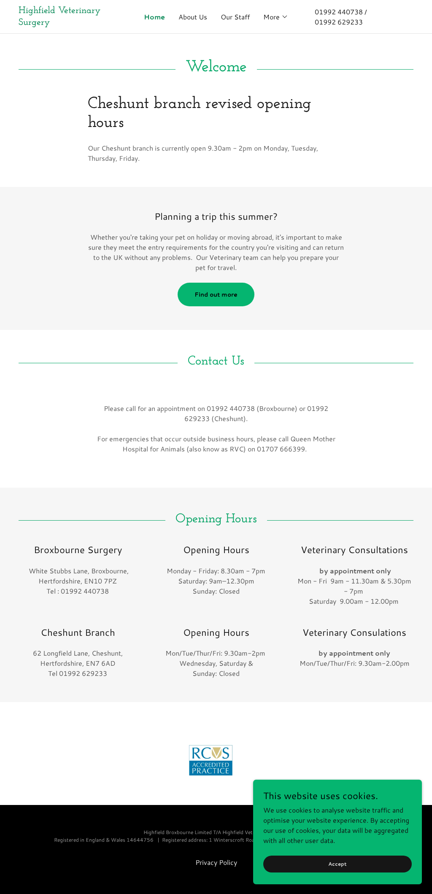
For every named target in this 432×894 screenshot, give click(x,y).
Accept (337, 863)
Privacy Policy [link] (216, 862)
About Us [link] (192, 17)
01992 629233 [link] (339, 22)
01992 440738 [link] (339, 11)
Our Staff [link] (235, 17)
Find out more (216, 294)
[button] (275, 17)
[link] (68, 22)
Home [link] (154, 17)
